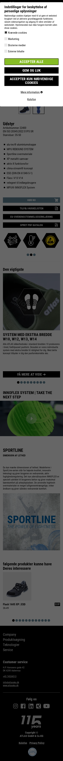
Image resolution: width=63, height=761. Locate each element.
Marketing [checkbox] (13, 39)
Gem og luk (31, 70)
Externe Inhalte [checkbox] (16, 51)
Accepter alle (31, 62)
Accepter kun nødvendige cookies (31, 81)
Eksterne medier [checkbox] (17, 45)
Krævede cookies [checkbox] (17, 32)
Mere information (30, 92)
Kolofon (31, 99)
